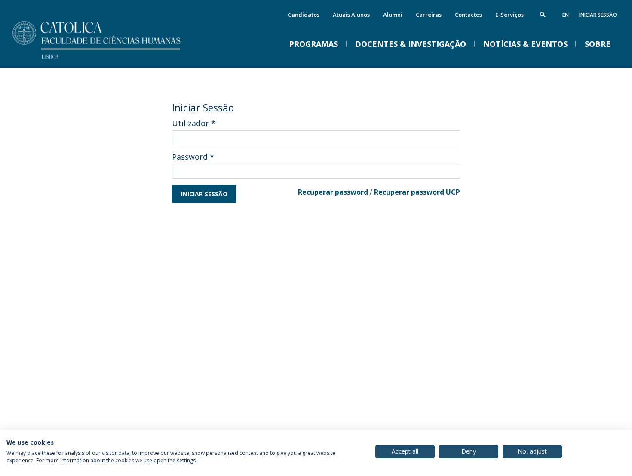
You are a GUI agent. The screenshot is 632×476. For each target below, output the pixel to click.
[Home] (107, 59)
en (565, 15)
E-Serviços (509, 15)
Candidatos (303, 15)
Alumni (392, 15)
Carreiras (429, 15)
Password (193, 156)
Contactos (468, 15)
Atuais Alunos (351, 15)
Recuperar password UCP (417, 192)
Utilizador (193, 123)
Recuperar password (333, 192)
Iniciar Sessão (598, 15)
